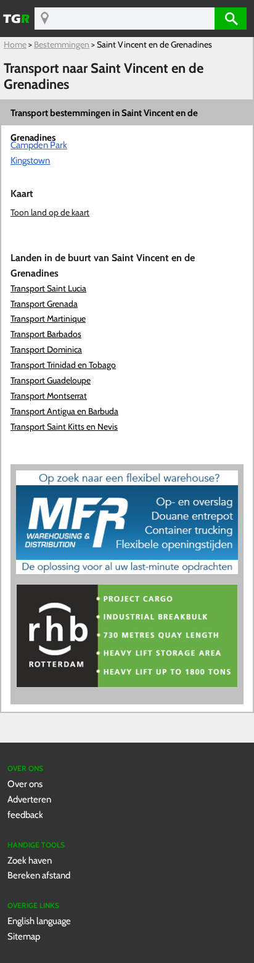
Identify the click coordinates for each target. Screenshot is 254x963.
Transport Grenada (44, 303)
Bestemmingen (61, 44)
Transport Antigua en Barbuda (64, 411)
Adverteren (29, 799)
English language (39, 921)
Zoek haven (29, 860)
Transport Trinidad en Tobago (63, 364)
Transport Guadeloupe (50, 380)
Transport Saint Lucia (48, 288)
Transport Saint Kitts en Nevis (64, 426)
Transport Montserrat (48, 395)
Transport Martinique (48, 318)
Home (15, 44)
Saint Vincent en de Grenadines (154, 44)
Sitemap (23, 936)
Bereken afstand (38, 875)
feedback (25, 814)
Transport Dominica (46, 349)
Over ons (25, 784)
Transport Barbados (45, 334)
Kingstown (30, 160)
